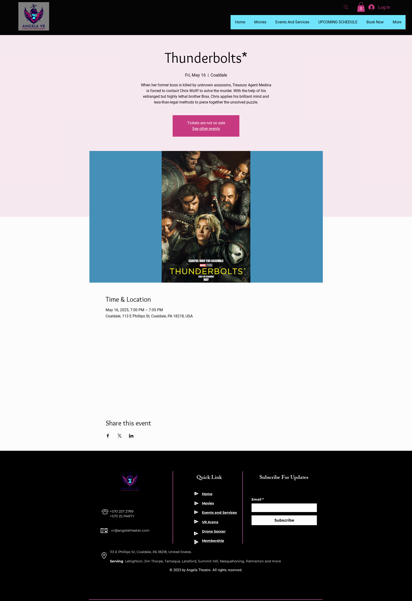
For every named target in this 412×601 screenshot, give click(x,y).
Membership (213, 541)
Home (207, 494)
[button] (361, 7)
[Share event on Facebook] (108, 436)
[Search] (346, 7)
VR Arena (210, 522)
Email (258, 499)
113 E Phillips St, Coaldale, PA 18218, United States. (151, 552)
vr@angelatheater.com (130, 530)
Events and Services (219, 512)
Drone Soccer (214, 531)
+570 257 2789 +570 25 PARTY (122, 513)
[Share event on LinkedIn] (131, 436)
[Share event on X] (119, 436)
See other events (206, 128)
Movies (208, 503)
